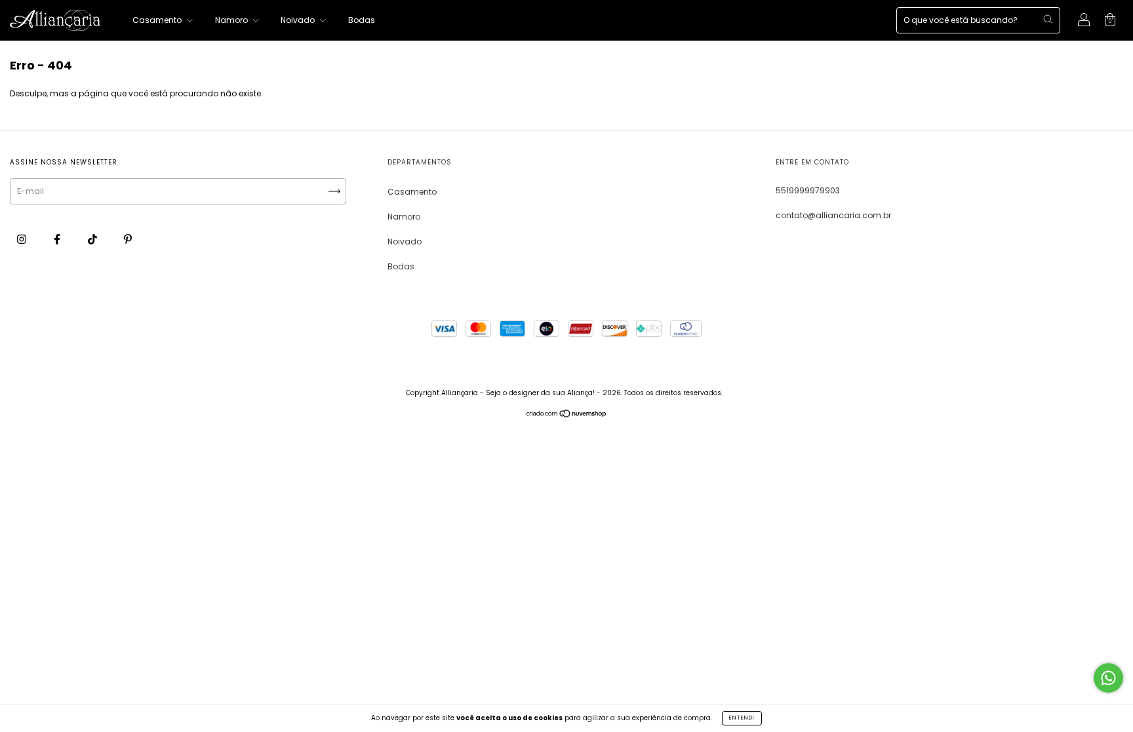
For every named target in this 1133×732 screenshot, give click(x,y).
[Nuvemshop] (567, 415)
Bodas (361, 20)
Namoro (232, 20)
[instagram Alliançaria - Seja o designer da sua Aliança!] (22, 238)
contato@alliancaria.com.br (833, 215)
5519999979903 (808, 190)
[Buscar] (1048, 19)
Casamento (158, 20)
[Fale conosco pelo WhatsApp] (1108, 678)
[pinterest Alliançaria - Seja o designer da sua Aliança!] (128, 238)
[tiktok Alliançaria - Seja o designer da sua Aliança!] (93, 238)
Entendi (742, 718)
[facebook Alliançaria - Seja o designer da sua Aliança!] (58, 238)
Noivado (299, 20)
